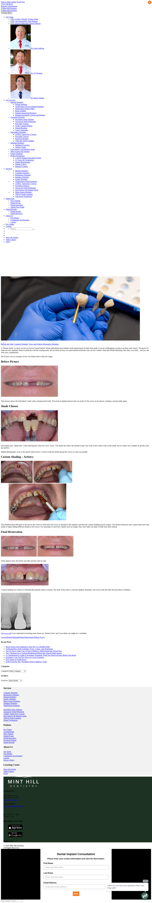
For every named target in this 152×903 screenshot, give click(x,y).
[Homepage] (9, 9)
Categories (5, 671)
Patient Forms (8, 736)
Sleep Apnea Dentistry (11, 701)
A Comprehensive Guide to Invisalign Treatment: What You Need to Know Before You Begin (41, 655)
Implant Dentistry (10, 697)
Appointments (8, 732)
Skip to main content (8, 2)
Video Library (8, 771)
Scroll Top (21, 2)
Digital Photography (26, 637)
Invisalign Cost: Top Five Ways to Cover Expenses (25, 657)
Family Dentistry (9, 699)
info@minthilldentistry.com (13, 806)
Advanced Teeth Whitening (13, 712)
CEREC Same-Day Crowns (14, 714)
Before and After (7, 344)
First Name (48, 863)
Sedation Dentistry (10, 703)
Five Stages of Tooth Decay (16, 660)
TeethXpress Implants (11, 706)
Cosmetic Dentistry (21, 344)
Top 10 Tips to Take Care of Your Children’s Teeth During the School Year (34, 651)
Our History (7, 754)
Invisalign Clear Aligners (12, 710)
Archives (4, 680)
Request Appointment (9, 6)
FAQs (5, 774)
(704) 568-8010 (7, 4)
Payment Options (9, 740)
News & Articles (9, 769)
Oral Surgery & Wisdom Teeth (14, 716)
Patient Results (8, 742)
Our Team (7, 752)
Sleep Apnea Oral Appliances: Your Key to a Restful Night (28, 647)
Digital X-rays (39, 637)
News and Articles (36, 344)
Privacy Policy (8, 760)
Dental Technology (10, 720)
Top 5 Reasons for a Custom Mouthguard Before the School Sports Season (34, 653)
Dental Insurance (9, 738)
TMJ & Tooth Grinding (12, 718)
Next (76, 894)
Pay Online (7, 730)
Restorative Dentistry (51, 344)
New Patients (8, 734)
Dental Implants (13, 637)
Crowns (4, 637)
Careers (6, 758)
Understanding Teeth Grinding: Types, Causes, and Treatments (29, 649)
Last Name (48, 873)
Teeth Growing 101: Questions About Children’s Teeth (26, 662)
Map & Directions (10, 800)
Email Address (50, 883)
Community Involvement (12, 756)
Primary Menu (7, 13)
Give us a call (6, 633)
